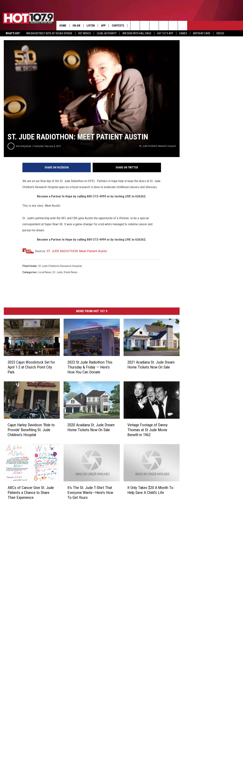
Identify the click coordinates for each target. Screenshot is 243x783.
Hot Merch (84, 33)
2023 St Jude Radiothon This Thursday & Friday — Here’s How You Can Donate (89, 367)
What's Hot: (13, 33)
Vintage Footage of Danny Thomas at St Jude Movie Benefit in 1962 (147, 430)
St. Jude (57, 272)
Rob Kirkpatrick (23, 146)
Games (183, 33)
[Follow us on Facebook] (154, 25)
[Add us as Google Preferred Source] (144, 25)
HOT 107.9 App (165, 33)
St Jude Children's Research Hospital (60, 266)
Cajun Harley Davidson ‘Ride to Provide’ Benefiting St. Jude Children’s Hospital (31, 430)
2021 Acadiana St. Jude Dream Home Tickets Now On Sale (150, 364)
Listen (91, 25)
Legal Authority (107, 33)
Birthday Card (201, 33)
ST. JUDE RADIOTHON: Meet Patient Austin (77, 251)
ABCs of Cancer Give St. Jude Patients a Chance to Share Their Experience (31, 492)
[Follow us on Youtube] (173, 25)
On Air (76, 25)
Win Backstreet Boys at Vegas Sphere (49, 33)
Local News (44, 272)
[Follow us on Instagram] (163, 25)
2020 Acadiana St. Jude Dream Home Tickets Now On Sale (90, 427)
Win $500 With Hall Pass (136, 33)
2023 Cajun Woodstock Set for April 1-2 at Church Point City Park (31, 367)
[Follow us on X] (182, 25)
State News (70, 272)
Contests (118, 25)
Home (62, 25)
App (103, 25)
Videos (220, 33)
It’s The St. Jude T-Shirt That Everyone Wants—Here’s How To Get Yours (90, 492)
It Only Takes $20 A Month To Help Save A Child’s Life (150, 490)
